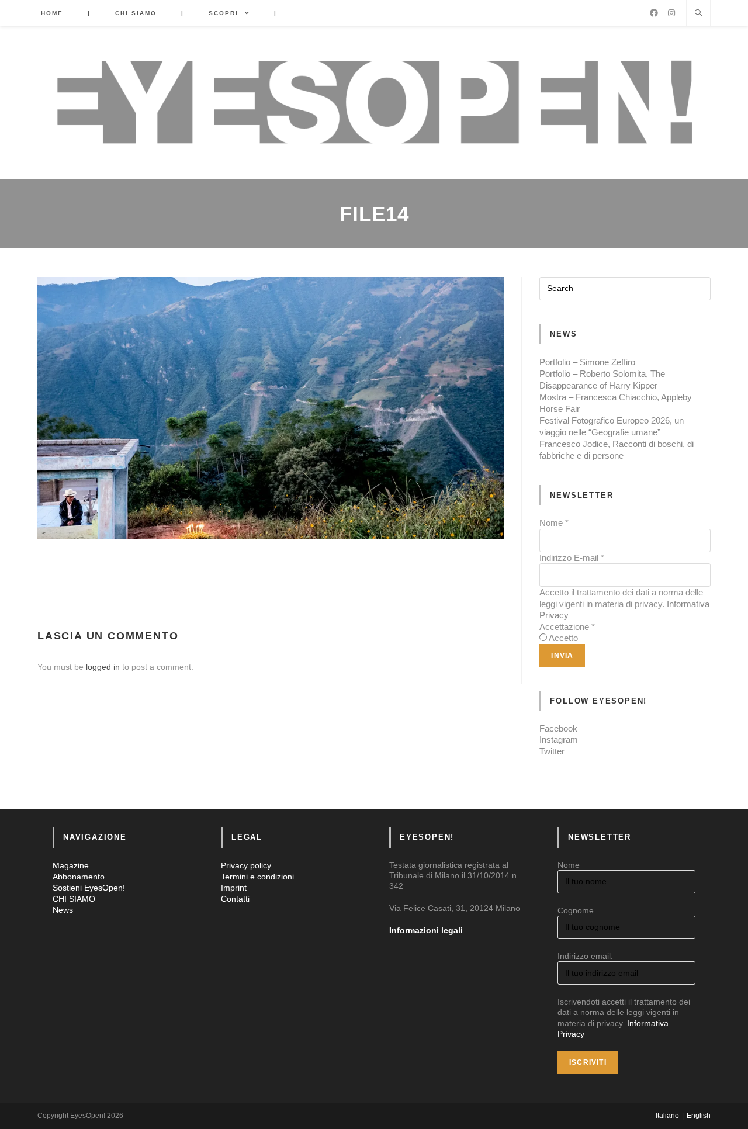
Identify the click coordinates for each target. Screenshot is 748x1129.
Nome (554, 523)
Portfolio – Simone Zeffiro (587, 362)
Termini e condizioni (257, 876)
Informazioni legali (426, 930)
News (63, 910)
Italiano (667, 1115)
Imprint (234, 887)
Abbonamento (79, 876)
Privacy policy (246, 865)
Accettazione (567, 627)
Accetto (563, 638)
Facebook (558, 728)
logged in (103, 666)
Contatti (235, 898)
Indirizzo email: (585, 956)
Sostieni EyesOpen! (89, 887)
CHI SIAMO (74, 898)
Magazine (71, 865)
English (699, 1115)
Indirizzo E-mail (571, 558)
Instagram (558, 739)
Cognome (575, 910)
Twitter (552, 751)
